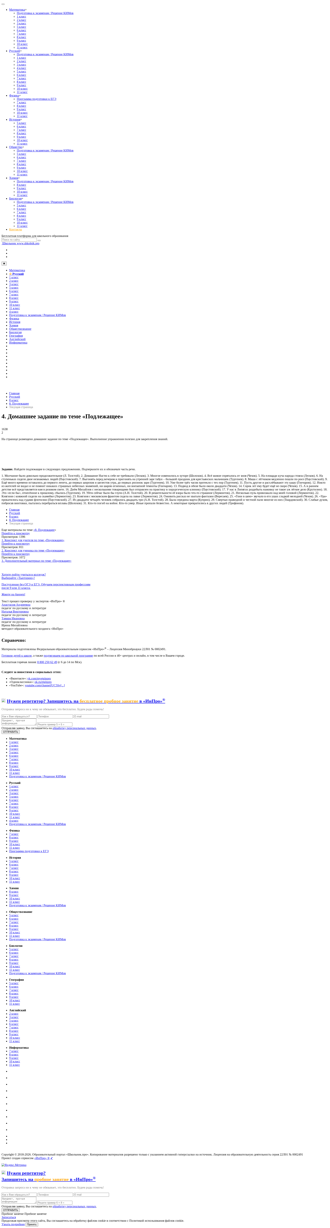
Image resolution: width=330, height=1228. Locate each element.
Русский (14, 50)
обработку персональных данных (74, 728)
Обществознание (20, 328)
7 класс (21, 33)
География (16, 335)
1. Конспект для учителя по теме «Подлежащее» (33, 540)
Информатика (18, 342)
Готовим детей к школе (17, 655)
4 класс (21, 68)
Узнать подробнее (13, 1224)
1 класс (21, 16)
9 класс (21, 40)
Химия (13, 178)
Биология (15, 198)
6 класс (21, 30)
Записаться (9, 1217)
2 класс (21, 20)
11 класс (22, 47)
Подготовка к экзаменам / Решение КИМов (45, 13)
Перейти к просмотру (16, 533)
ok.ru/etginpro (43, 682)
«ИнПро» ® (42, 1158)
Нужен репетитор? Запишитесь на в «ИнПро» (86, 701)
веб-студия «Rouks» (31, 1151)
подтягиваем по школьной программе (68, 655)
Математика (17, 9)
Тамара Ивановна (13, 618)
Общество (15, 147)
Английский (17, 339)
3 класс (21, 23)
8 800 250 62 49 (47, 662)
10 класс (22, 44)
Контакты (15, 229)
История (14, 119)
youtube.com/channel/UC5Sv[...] (45, 685)
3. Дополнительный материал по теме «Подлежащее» (36, 560)
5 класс (21, 26)
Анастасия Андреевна (16, 604)
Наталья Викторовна (15, 611)
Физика (14, 95)
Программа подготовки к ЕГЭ (36, 99)
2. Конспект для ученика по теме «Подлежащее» (33, 550)
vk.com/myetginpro (39, 678)
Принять (32, 1224)
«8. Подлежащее (44, 529)
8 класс (21, 37)
